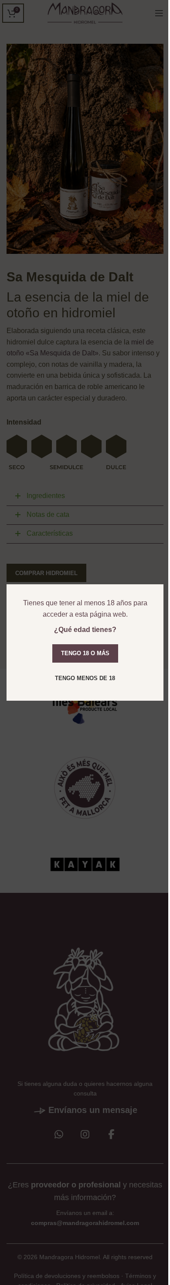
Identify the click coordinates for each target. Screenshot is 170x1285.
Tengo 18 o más (85, 653)
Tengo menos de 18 (85, 678)
